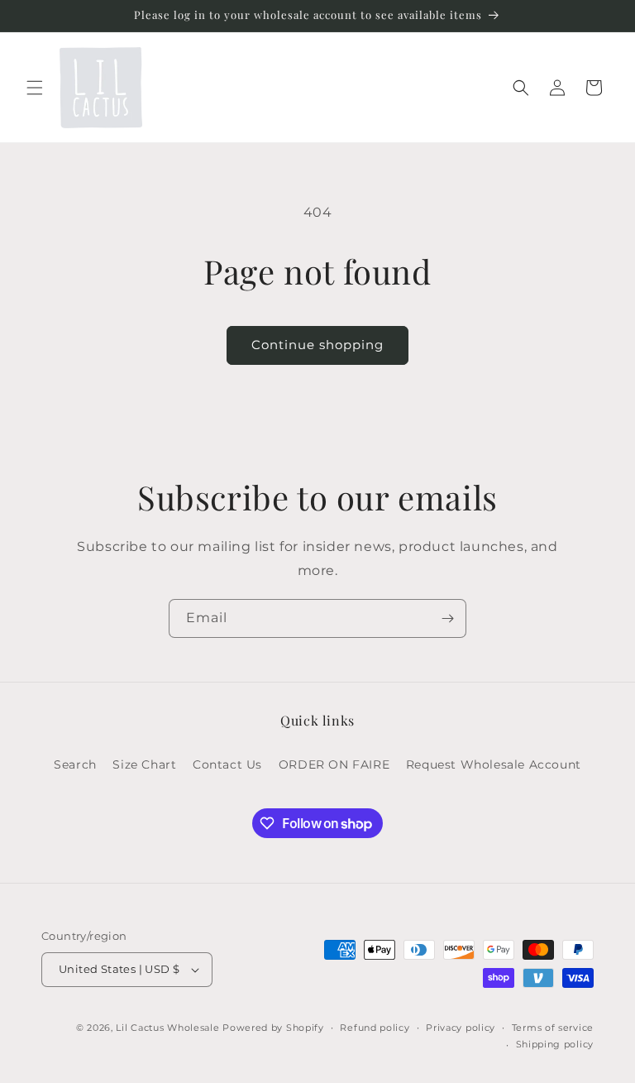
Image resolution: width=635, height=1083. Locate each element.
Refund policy (374, 1027)
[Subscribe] (447, 618)
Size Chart (144, 764)
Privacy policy (460, 1027)
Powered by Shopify (273, 1027)
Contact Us (227, 764)
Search (75, 764)
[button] (35, 87)
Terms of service (553, 1027)
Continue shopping (317, 344)
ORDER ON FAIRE (334, 764)
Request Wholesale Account (493, 764)
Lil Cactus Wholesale (167, 1027)
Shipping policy (555, 1044)
